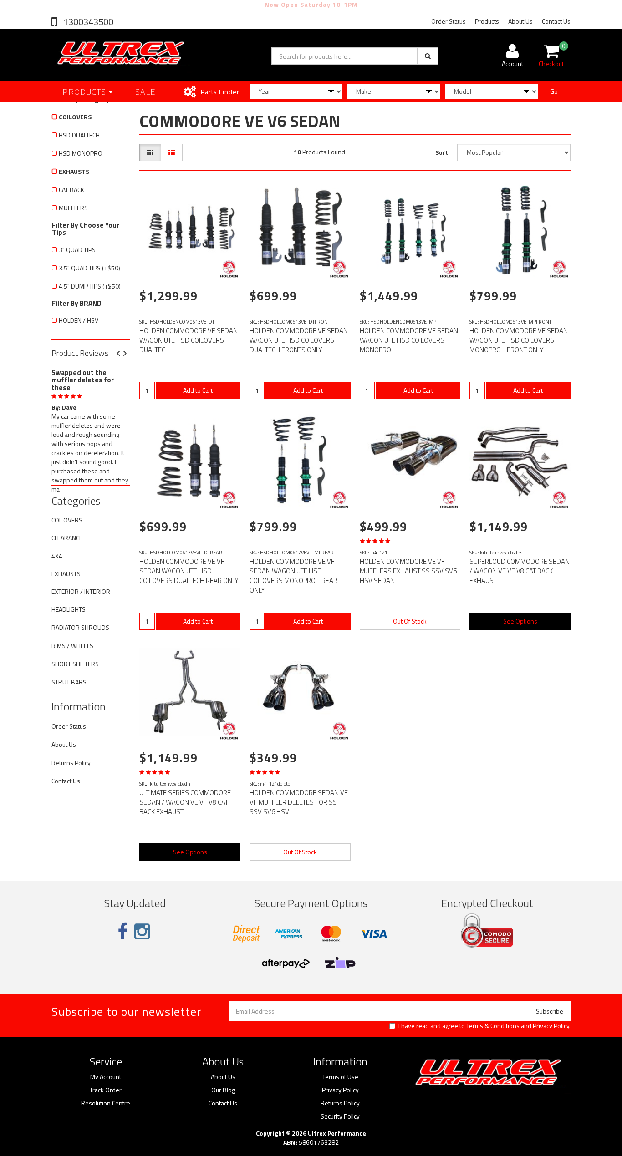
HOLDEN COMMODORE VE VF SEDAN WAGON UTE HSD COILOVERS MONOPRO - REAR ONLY (293, 575)
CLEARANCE (66, 538)
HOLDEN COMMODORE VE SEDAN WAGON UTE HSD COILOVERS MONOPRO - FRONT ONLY (518, 340)
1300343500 (87, 22)
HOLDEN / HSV (78, 320)
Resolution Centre (105, 1103)
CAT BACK (71, 189)
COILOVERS (75, 117)
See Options (520, 621)
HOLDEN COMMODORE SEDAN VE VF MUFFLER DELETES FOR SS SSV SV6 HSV (299, 802)
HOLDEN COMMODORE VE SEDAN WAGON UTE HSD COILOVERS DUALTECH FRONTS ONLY (299, 340)
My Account (105, 1076)
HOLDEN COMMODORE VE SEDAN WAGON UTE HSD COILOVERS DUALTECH (188, 340)
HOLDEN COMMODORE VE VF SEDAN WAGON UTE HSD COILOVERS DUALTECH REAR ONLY (189, 571)
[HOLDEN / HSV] (229, 269)
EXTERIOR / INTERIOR (80, 591)
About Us (520, 21)
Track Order (106, 1090)
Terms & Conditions (493, 1025)
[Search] (427, 56)
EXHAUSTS (74, 171)
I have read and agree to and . (484, 1025)
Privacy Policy (551, 1025)
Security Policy (340, 1116)
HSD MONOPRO (80, 153)
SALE (145, 92)
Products (487, 21)
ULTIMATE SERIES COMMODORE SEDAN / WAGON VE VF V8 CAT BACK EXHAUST (185, 802)
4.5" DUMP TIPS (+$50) (90, 286)
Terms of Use (340, 1076)
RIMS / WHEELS (72, 645)
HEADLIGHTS (68, 609)
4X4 (56, 556)
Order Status (448, 21)
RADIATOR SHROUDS (80, 627)
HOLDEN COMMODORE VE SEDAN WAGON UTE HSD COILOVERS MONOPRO (409, 340)
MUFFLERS (73, 208)
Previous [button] (121, 354)
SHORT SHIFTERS (75, 664)
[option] (90, 429)
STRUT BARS (69, 682)
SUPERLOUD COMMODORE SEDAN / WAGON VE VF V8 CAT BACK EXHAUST (519, 571)
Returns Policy (71, 762)
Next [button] (128, 354)
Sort (441, 152)
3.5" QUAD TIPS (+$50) (89, 268)
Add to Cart (198, 390)
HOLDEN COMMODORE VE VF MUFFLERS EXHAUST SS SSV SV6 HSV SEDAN (408, 571)
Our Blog (223, 1090)
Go (554, 91)
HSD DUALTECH (79, 135)
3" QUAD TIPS (77, 249)
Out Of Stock (410, 621)
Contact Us (556, 21)
